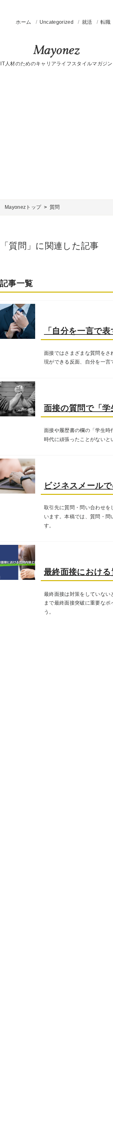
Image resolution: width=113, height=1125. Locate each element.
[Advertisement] (56, 134)
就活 (88, 22)
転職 (106, 22)
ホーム (23, 22)
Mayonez (56, 51)
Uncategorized (57, 22)
